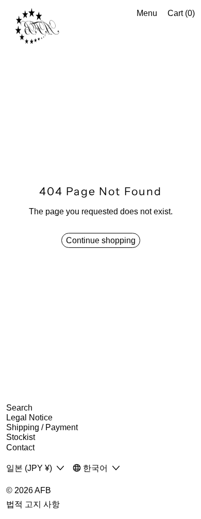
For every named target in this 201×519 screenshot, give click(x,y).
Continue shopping (101, 240)
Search (19, 407)
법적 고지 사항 (33, 504)
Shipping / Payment (42, 427)
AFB (43, 490)
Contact (20, 447)
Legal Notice (29, 417)
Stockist (20, 437)
